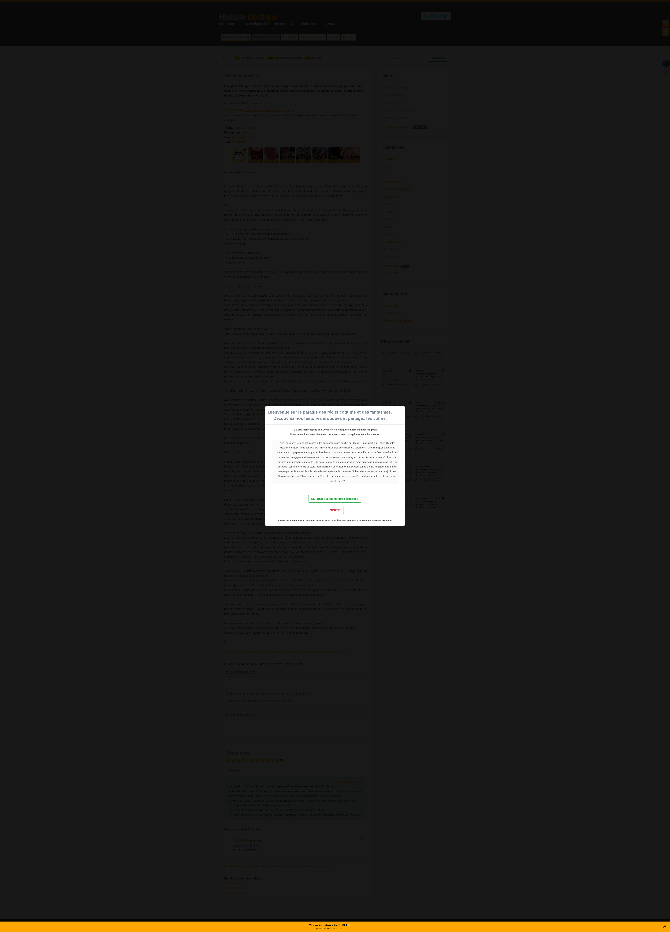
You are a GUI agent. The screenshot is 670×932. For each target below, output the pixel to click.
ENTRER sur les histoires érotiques (334, 498)
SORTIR (335, 510)
